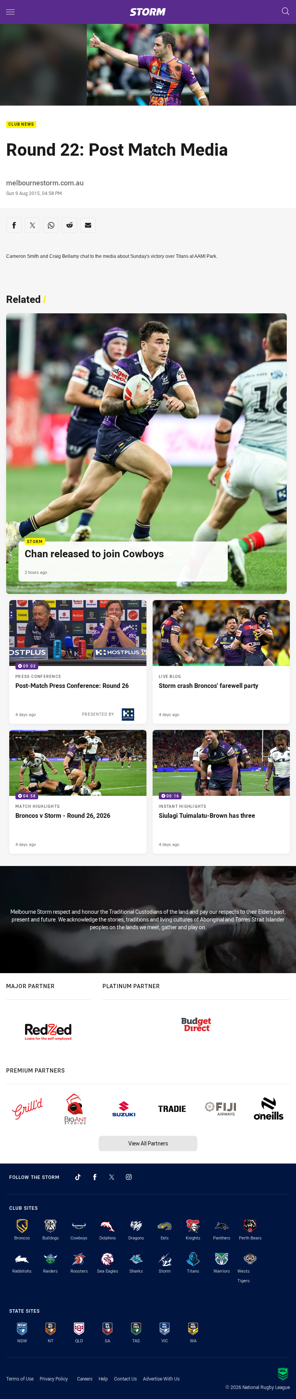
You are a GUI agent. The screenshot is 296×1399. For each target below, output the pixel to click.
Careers (84, 1378)
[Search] (285, 12)
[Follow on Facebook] (95, 1177)
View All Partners (148, 1143)
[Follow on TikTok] (78, 1177)
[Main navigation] (10, 12)
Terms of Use (20, 1378)
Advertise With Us (161, 1378)
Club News (21, 124)
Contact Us (125, 1378)
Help (103, 1378)
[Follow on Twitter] (112, 1177)
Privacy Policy (54, 1378)
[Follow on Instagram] (129, 1177)
